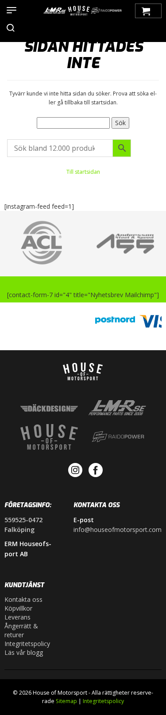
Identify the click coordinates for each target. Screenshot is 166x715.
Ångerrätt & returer (21, 630)
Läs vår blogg (23, 652)
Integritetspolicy (27, 643)
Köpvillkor (18, 608)
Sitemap (66, 701)
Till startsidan (83, 172)
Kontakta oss (23, 599)
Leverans (17, 617)
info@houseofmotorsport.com (117, 529)
